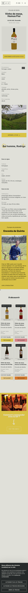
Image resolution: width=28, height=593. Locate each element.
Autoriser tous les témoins (14, 582)
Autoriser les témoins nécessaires (14, 586)
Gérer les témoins (14, 590)
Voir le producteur (7, 285)
